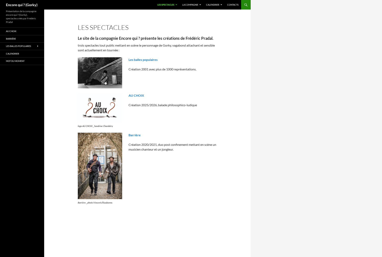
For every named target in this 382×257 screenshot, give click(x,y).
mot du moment (15, 61)
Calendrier (212, 4)
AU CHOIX (136, 95)
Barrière (135, 135)
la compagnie (190, 4)
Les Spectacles (165, 4)
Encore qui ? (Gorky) (21, 5)
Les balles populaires (143, 59)
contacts (233, 4)
